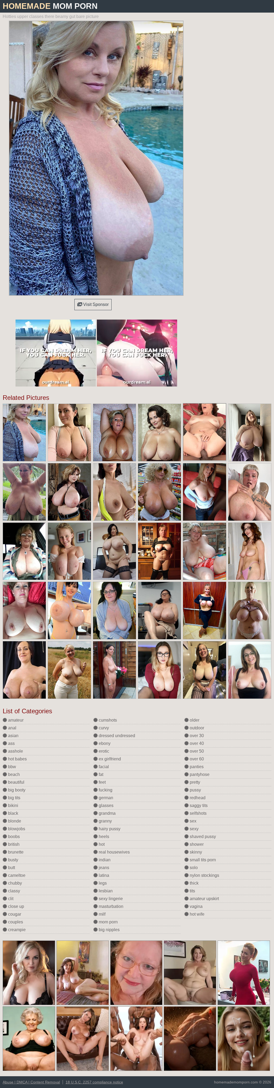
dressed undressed (116, 735)
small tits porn (202, 860)
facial (103, 766)
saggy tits (198, 805)
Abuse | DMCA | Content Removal (31, 1082)
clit (10, 898)
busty (12, 860)
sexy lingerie (110, 898)
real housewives (114, 852)
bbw (11, 766)
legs (102, 883)
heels (103, 836)
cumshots (107, 720)
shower (196, 844)
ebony (104, 743)
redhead (197, 797)
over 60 (196, 759)
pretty (194, 782)
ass (11, 743)
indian (104, 860)
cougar (14, 914)
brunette (15, 852)
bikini (12, 805)
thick (194, 883)
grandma (107, 813)
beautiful (15, 782)
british (13, 844)
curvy (103, 728)
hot (101, 844)
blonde (14, 821)
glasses (105, 805)
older (194, 720)
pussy (195, 790)
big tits (13, 797)
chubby (14, 883)
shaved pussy (202, 836)
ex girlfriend (109, 759)
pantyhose (199, 774)
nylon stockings (204, 875)
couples (15, 922)
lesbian (105, 891)
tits (192, 891)
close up (15, 906)
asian (12, 735)
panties (196, 766)
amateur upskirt (204, 898)
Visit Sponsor (95, 304)
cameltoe (16, 875)
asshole (15, 751)
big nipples (109, 929)
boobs (13, 836)
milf (101, 914)
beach (13, 774)
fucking (105, 790)
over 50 (196, 751)
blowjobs (16, 829)
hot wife (196, 914)
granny (105, 821)
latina (103, 875)
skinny (195, 852)
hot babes (17, 759)
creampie (16, 929)
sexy (194, 829)
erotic (103, 751)
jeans (103, 867)
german (105, 797)
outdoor (196, 728)
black (12, 813)
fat (100, 774)
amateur (15, 720)
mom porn (108, 922)
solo (193, 867)
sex (192, 821)
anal (11, 728)
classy (13, 891)
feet (102, 782)
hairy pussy (109, 829)
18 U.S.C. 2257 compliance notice (94, 1082)
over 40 (196, 743)
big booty (16, 790)
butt (11, 867)
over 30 (196, 735)
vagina (196, 906)
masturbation (110, 906)
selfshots (198, 813)
